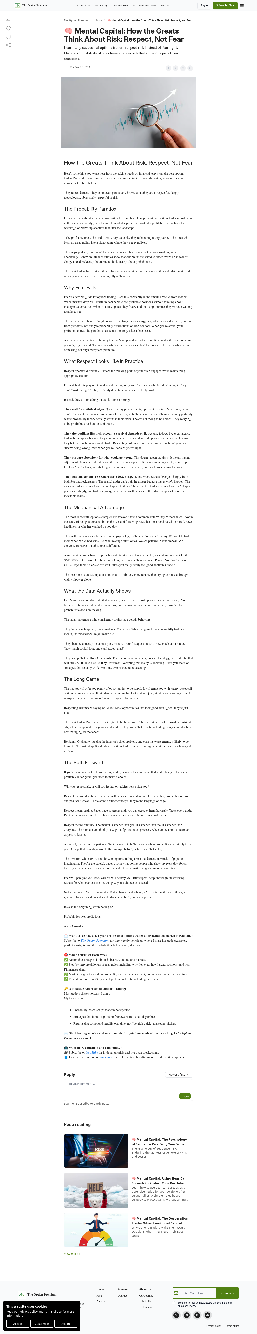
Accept (17, 1324)
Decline (66, 1324)
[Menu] (241, 5)
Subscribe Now (225, 5)
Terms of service (186, 1306)
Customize (42, 1324)
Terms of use (53, 1311)
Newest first (177, 1074)
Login (204, 5)
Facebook (106, 1057)
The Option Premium (76, 20)
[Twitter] (176, 1315)
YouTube (92, 1052)
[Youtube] (186, 1315)
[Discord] (207, 1315)
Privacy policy (28, 1311)
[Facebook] (197, 1315)
